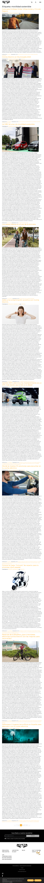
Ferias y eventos (22, 121)
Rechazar (38, 880)
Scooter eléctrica (30, 821)
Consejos (9, 54)
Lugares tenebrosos (26, 820)
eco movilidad (36, 463)
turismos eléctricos (30, 381)
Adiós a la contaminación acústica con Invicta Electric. (20, 301)
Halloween (21, 820)
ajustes (11, 881)
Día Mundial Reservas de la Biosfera (8, 721)
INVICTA (23, 13)
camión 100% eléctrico (14, 463)
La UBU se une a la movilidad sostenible (18, 124)
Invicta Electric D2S (5, 562)
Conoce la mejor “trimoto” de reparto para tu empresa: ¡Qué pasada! (20, 566)
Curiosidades (9, 298)
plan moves (33, 721)
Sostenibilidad (36, 821)
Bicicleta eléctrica (21, 54)
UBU (27, 222)
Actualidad (9, 121)
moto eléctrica (8, 821)
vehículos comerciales (6, 122)
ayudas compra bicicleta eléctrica (25, 720)
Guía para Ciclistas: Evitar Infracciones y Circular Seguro (21, 10)
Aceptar (30, 880)
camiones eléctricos (29, 463)
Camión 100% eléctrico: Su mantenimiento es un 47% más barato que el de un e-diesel (22, 384)
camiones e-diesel (21, 463)
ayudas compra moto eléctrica (23, 561)
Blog (23, 850)
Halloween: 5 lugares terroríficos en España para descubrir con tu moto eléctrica (21, 725)
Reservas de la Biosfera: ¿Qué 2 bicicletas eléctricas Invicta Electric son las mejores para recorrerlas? (21, 636)
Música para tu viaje (36, 562)
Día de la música (33, 561)
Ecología (38, 630)
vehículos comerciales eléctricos (12, 633)
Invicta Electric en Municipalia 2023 (16, 57)
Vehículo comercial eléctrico (15, 464)
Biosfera (40, 720)
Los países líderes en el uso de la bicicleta (19, 224)
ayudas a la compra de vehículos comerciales (27, 462)
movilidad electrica (28, 121)
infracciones (27, 54)
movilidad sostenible (33, 54)
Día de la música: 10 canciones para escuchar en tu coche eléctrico (21, 467)
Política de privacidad (22, 869)
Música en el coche (28, 562)
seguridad (4, 55)
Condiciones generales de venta (22, 871)
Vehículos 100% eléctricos (7, 563)
